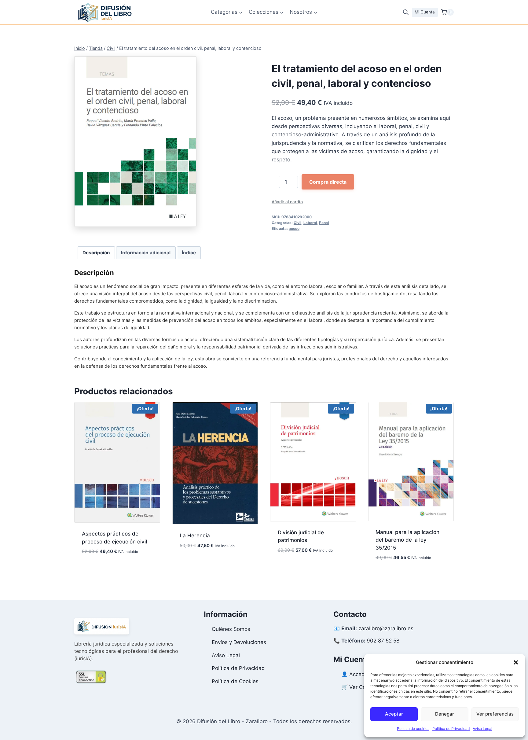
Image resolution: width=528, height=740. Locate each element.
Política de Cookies (235, 681)
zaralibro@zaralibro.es (385, 628)
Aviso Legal (482, 728)
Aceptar (394, 714)
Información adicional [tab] (145, 253)
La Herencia (195, 535)
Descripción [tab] (96, 253)
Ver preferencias (495, 714)
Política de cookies (413, 728)
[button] (516, 662)
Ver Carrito (362, 687)
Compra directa (327, 182)
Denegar (444, 714)
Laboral (310, 222)
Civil (297, 222)
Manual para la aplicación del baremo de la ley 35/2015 (407, 540)
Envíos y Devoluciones (239, 642)
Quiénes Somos (231, 629)
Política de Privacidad (451, 728)
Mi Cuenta (425, 11)
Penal (324, 222)
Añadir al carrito (287, 201)
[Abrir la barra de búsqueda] (406, 12)
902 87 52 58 (383, 641)
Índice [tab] (189, 253)
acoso (294, 228)
